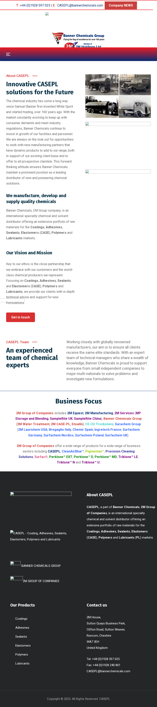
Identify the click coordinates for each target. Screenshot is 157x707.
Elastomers (23, 645)
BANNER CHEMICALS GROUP (41, 566)
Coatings (21, 619)
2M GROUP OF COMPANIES (41, 581)
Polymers (21, 654)
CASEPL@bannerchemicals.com (108, 671)
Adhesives (22, 627)
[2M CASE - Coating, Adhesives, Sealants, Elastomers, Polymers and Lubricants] (78, 13)
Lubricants (22, 663)
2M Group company (47, 210)
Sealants (21, 636)
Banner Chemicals (36, 128)
